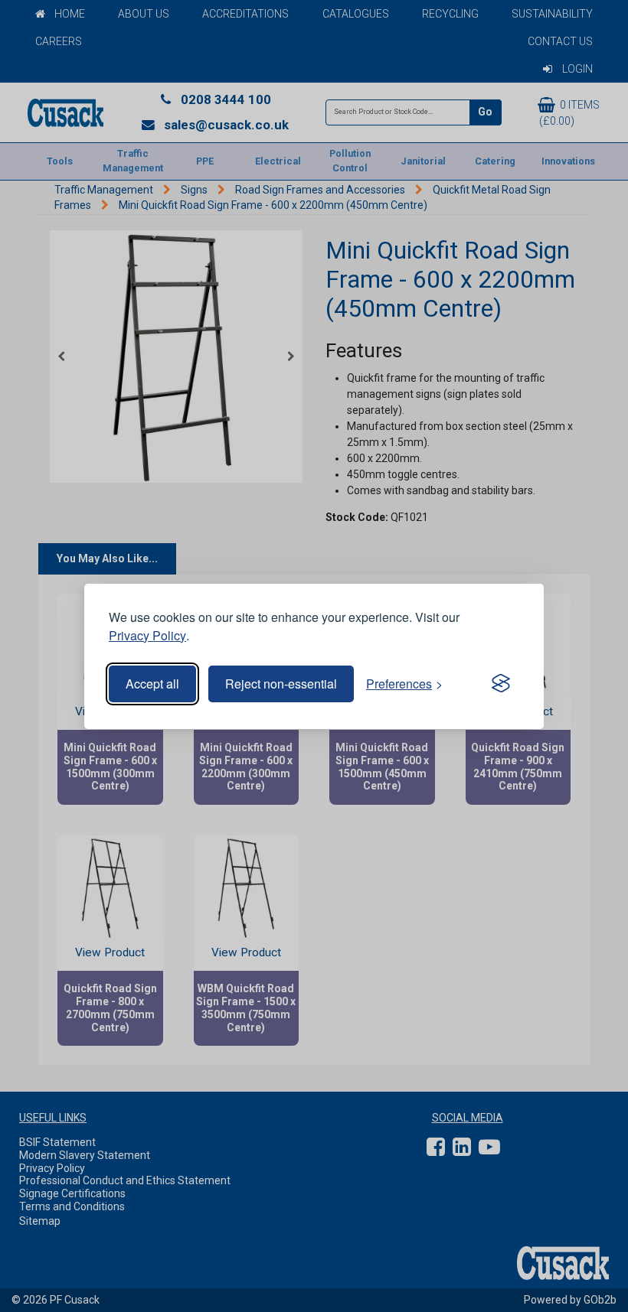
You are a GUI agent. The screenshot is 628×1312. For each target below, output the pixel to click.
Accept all (152, 683)
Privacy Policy (147, 635)
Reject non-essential (281, 683)
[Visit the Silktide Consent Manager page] (500, 684)
